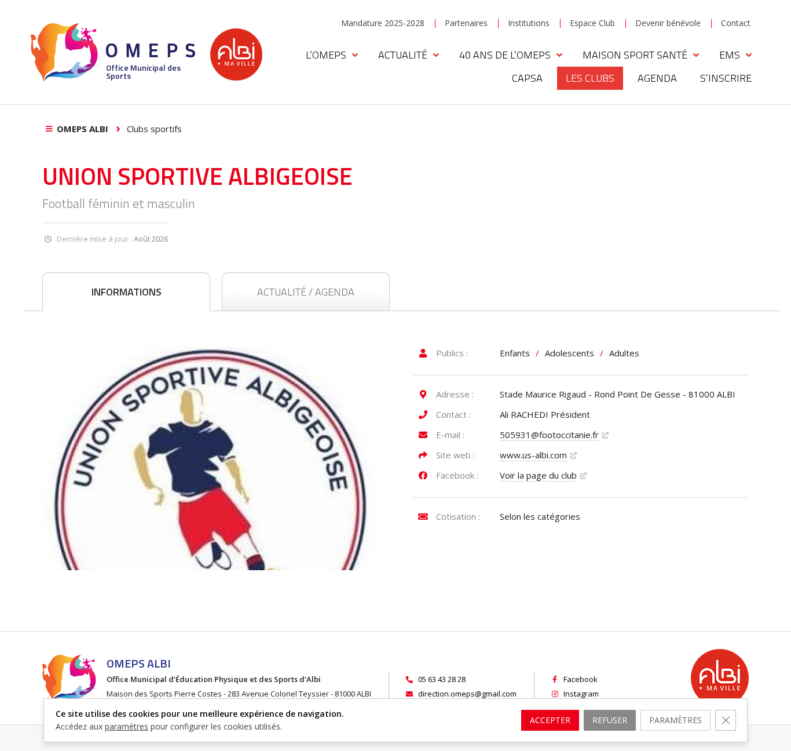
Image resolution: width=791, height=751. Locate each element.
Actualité (402, 55)
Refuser (609, 720)
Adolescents (569, 353)
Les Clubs (590, 78)
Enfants (515, 353)
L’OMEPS (326, 55)
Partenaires (466, 22)
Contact (735, 22)
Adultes (624, 353)
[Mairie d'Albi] (236, 54)
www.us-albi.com (533, 455)
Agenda (657, 78)
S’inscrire (726, 78)
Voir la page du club (538, 475)
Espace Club (592, 22)
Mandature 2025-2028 (382, 22)
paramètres (126, 726)
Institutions (529, 22)
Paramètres (675, 720)
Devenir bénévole (668, 22)
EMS (729, 55)
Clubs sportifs (154, 128)
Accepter (550, 720)
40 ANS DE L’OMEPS (505, 55)
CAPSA (527, 78)
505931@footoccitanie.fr (549, 434)
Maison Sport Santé (635, 55)
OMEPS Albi (82, 128)
